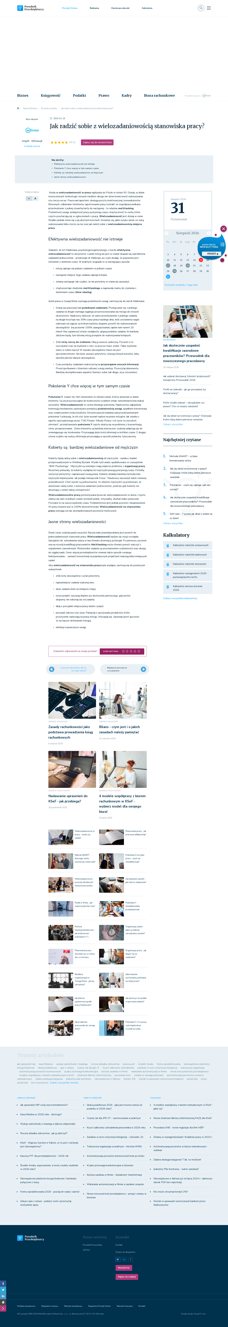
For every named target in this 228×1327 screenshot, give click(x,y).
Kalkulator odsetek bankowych (190, 554)
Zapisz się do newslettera (97, 142)
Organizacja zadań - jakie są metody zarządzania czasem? (135, 930)
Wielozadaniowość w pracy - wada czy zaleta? (85, 834)
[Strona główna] (18, 108)
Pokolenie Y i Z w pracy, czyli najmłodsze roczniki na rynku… (136, 1025)
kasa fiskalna (46, 1064)
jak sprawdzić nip (26, 1064)
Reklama (94, 8)
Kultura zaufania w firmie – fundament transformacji (114, 1175)
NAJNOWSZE (169, 340)
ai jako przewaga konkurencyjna (81, 1071)
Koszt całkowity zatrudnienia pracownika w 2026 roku (116, 1127)
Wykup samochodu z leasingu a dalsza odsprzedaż (47, 1124)
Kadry (127, 96)
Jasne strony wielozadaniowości (70, 177)
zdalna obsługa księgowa (49, 1079)
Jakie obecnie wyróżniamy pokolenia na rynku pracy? (135, 978)
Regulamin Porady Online (99, 1306)
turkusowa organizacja (192, 1068)
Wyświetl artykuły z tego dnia (181, 285)
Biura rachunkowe (159, 96)
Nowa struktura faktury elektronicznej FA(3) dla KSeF (182, 1118)
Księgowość (50, 96)
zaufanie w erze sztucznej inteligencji (157, 1068)
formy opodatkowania (168, 1064)
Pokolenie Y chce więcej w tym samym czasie (76, 168)
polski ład (192, 1079)
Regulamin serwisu (49, 1306)
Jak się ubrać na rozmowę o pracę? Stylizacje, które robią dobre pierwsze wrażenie (190, 473)
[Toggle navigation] (209, 8)
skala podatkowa (47, 1068)
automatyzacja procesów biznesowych (40, 1071)
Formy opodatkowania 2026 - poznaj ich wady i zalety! (49, 1191)
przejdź (211, 253)
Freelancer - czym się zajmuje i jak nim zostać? (190, 487)
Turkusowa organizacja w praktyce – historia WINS (114, 1146)
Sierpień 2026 (187, 233)
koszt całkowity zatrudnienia (118, 1068)
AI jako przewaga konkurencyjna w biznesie (110, 1165)
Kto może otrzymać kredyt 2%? (170, 1191)
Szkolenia (147, 8)
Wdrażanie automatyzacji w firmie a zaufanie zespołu (115, 1184)
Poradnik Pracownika (92, 1245)
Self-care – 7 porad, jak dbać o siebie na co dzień (191, 516)
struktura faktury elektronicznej (94, 1075)
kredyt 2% (129, 1079)
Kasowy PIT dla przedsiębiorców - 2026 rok (44, 1156)
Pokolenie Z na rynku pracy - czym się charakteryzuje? (134, 858)
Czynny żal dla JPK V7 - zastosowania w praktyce (114, 1118)
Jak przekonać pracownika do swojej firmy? (85, 1025)
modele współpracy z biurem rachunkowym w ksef (46, 1075)
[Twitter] (3, 1290)
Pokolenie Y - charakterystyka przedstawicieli (132, 906)
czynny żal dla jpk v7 (88, 1068)
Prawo (103, 96)
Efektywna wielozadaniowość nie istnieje (74, 164)
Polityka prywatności (26, 1306)
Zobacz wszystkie (173, 424)
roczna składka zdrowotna (105, 1064)
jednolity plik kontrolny (78, 1079)
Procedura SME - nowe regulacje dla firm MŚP (178, 1127)
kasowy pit (129, 1064)
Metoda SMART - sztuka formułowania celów (183, 458)
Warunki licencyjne (125, 1306)
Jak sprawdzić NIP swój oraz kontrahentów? (44, 1105)
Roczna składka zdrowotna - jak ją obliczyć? (43, 1133)
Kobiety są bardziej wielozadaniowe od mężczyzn (78, 172)
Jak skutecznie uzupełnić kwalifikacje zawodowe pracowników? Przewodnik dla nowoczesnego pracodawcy (191, 502)
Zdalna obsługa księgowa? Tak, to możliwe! (177, 1159)
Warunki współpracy (73, 1306)
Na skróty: (58, 160)
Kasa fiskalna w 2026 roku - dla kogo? (41, 1114)
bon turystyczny (40, 1082)
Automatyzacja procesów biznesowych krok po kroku (115, 1156)
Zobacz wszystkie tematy (64, 1082)
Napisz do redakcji (127, 1276)
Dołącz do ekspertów (125, 1252)
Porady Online (69, 8)
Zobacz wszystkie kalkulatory (180, 598)
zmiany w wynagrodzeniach (148, 1075)
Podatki (79, 96)
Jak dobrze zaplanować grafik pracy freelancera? (83, 1001)
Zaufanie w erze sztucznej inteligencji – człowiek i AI (115, 1137)
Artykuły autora (32, 146)
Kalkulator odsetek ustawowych (190, 545)
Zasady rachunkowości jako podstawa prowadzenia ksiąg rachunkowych (70, 732)
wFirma (86, 1250)
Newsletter (124, 1267)
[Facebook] (3, 1284)
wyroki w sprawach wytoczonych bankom (161, 1079)
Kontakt (119, 1245)
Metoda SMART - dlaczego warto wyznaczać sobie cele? (85, 858)
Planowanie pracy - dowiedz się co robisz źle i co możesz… (85, 954)
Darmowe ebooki (120, 8)
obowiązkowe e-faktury (107, 1079)
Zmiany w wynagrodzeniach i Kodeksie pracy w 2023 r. (182, 1137)
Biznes (22, 96)
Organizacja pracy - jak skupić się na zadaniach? (135, 954)
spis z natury (67, 1068)
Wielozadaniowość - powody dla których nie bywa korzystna (84, 882)
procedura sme (123, 1075)
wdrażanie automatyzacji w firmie (149, 1071)
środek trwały (145, 1064)
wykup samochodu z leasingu (72, 1064)
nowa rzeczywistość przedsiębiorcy (189, 1071)
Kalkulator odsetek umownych (189, 564)
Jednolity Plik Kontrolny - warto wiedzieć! (176, 1169)
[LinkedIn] (3, 1296)
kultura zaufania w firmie (114, 1071)
